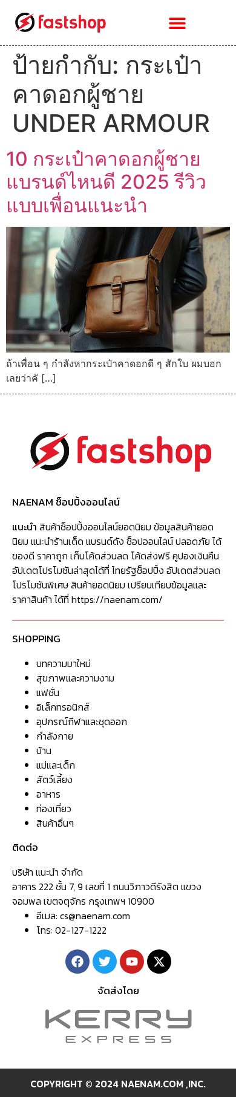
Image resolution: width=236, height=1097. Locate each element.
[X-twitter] (159, 961)
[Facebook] (77, 961)
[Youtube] (132, 961)
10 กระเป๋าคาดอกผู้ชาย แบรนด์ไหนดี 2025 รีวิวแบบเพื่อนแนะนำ (106, 182)
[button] (177, 22)
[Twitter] (105, 961)
